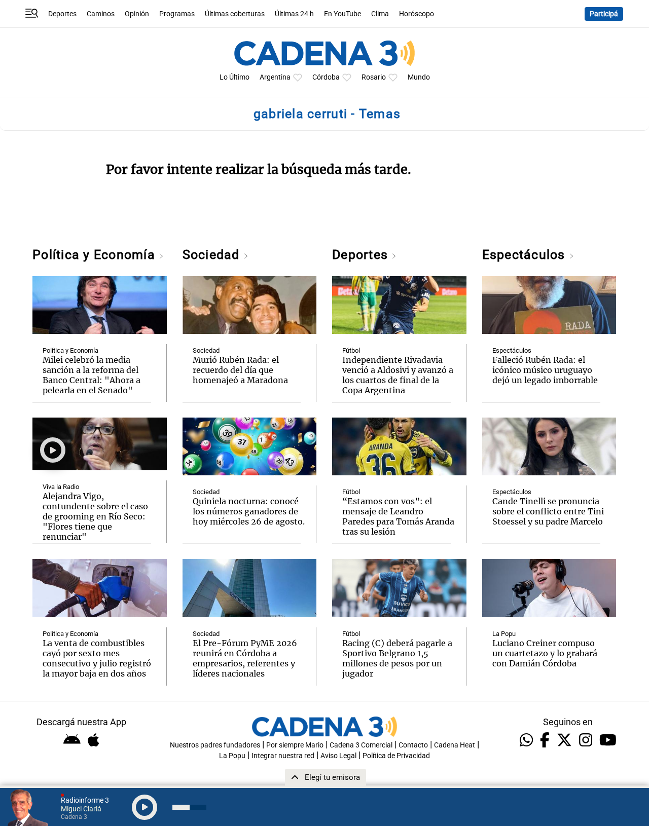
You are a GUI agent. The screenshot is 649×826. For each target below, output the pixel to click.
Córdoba (326, 77)
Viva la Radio (61, 487)
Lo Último (234, 77)
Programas (177, 14)
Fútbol (351, 350)
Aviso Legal (338, 756)
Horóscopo (416, 14)
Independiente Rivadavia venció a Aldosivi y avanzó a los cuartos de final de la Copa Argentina (397, 375)
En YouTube (342, 14)
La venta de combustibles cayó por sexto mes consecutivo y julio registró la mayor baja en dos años (97, 658)
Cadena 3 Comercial (361, 745)
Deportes (62, 14)
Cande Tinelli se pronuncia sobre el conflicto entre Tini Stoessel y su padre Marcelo (548, 511)
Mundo (419, 77)
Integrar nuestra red (282, 756)
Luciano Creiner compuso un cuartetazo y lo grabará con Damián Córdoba (544, 653)
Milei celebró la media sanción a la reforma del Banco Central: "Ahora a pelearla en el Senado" (91, 375)
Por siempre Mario (294, 745)
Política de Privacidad (396, 756)
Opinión (137, 14)
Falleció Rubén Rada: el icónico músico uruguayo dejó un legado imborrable (545, 370)
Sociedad (213, 254)
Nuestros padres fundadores (215, 745)
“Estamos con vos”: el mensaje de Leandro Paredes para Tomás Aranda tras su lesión (398, 516)
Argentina (275, 77)
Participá (604, 14)
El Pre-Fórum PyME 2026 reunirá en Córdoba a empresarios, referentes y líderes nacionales (245, 658)
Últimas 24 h (294, 14)
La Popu (504, 633)
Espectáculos (525, 254)
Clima (380, 14)
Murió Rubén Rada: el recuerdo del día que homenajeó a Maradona (240, 370)
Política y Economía (95, 254)
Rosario (374, 77)
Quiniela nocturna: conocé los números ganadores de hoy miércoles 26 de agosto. (249, 511)
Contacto (413, 745)
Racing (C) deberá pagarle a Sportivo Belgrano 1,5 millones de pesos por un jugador (397, 658)
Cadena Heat (454, 745)
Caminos (101, 14)
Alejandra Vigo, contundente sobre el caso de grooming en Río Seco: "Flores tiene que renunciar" (95, 516)
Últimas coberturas (235, 14)
